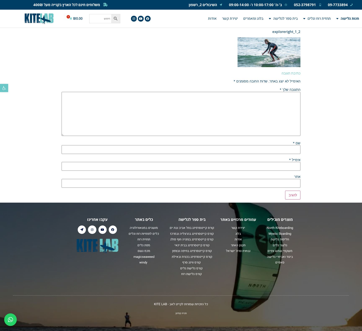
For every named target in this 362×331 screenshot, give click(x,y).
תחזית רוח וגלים (319, 18)
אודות (212, 18)
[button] (4, 88)
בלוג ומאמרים (253, 18)
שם (296, 143)
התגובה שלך (290, 89)
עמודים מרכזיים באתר (238, 219)
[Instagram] (134, 19)
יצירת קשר (230, 18)
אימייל (294, 160)
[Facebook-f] (148, 19)
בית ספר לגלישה (285, 18)
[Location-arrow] (82, 229)
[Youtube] (141, 19)
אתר (297, 176)
